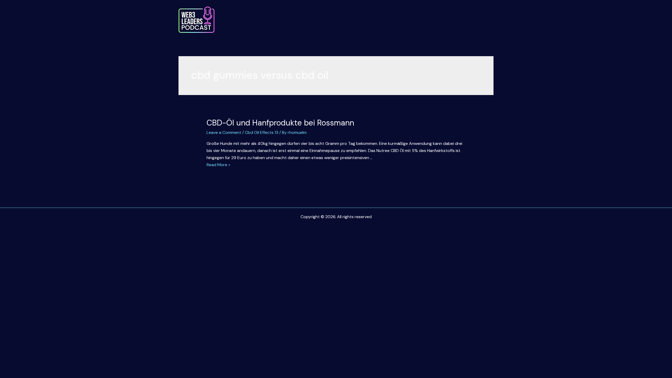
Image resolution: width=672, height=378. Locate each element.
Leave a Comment (224, 132)
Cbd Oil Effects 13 (261, 132)
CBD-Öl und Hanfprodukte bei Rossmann (280, 123)
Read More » (218, 164)
